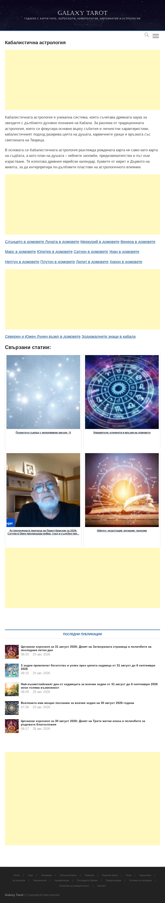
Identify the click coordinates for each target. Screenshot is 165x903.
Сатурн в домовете (91, 252)
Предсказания (113, 880)
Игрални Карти (110, 875)
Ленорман (46, 875)
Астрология (19, 880)
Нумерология (61, 880)
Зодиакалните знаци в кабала (109, 336)
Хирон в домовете (126, 262)
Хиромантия (39, 880)
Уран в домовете (124, 252)
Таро (30, 875)
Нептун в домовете (22, 262)
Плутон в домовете (57, 262)
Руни (128, 875)
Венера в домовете (138, 242)
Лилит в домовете (92, 262)
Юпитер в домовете (55, 252)
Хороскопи (145, 875)
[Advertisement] (82, 80)
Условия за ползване (140, 880)
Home (17, 875)
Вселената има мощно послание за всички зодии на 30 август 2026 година (77, 703)
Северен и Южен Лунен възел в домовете (43, 336)
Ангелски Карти (68, 875)
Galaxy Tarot (83, 13)
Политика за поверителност (74, 885)
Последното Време (87, 880)
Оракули (89, 875)
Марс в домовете (20, 252)
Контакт (102, 885)
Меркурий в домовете (99, 242)
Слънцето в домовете (25, 242)
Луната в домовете (62, 242)
